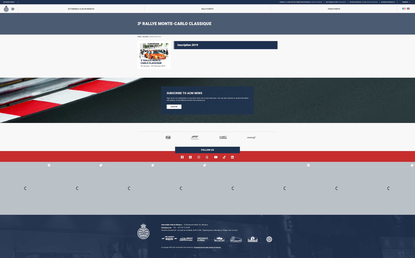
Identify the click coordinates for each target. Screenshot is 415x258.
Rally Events (207, 9)
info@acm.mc (166, 227)
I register (174, 107)
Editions (145, 37)
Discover (383, 2)
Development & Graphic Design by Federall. (207, 247)
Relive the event (292, 2)
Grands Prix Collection (345, 2)
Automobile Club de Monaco (81, 9)
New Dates (318, 2)
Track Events (334, 9)
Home (139, 37)
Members (406, 2)
